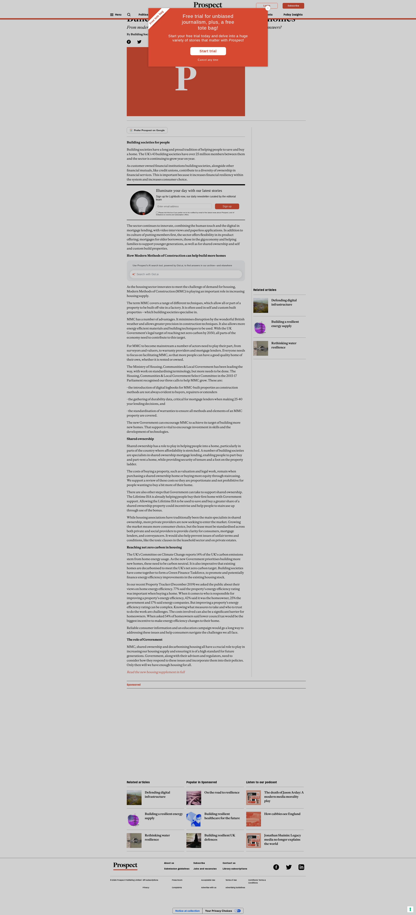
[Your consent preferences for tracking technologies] (410, 909)
